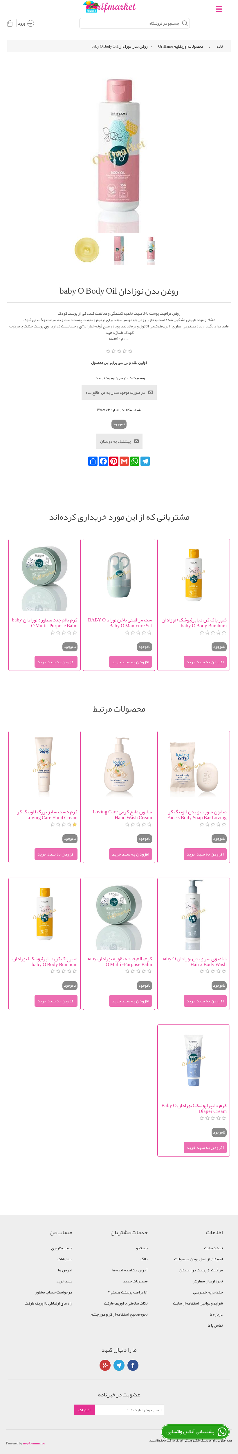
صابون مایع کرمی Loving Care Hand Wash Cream (122, 814)
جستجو (142, 1248)
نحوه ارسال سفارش (207, 1281)
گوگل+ (105, 1365)
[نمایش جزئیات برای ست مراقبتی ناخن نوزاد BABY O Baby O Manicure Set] (119, 575)
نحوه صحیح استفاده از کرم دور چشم (119, 1314)
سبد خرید (64, 1281)
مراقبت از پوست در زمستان (201, 1270)
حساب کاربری (61, 1248)
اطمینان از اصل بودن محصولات (198, 1259)
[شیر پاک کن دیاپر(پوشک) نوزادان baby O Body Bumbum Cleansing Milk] (193, 575)
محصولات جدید (135, 1281)
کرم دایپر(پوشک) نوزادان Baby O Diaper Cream (193, 1108)
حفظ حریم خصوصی (208, 1292)
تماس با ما (215, 1325)
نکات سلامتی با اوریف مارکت (126, 1303)
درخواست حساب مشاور (53, 1292)
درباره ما (216, 1314)
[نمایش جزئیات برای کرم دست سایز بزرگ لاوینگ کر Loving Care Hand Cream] (44, 767)
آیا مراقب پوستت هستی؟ (128, 1292)
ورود (22, 23)
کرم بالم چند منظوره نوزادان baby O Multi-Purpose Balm (44, 622)
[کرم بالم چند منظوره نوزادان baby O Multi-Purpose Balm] (44, 575)
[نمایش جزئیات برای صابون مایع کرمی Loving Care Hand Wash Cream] (119, 767)
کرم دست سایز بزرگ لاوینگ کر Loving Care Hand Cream (47, 814)
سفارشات (64, 1259)
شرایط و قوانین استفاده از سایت (198, 1303)
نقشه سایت (213, 1248)
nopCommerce (34, 1443)
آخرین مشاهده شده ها (130, 1270)
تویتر (119, 1365)
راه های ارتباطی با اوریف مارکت (48, 1303)
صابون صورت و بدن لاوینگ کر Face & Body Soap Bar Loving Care (196, 814)
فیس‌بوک (132, 1365)
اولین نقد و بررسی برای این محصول (119, 362)
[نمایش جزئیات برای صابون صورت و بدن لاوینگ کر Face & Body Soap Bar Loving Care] (193, 767)
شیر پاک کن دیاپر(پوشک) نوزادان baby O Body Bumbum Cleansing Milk (194, 622)
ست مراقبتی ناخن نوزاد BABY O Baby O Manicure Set (120, 622)
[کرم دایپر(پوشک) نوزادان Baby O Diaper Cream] (193, 1061)
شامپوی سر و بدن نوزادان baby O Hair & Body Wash (193, 961)
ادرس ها (65, 1270)
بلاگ (144, 1259)
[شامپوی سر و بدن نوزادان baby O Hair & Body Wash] (193, 914)
